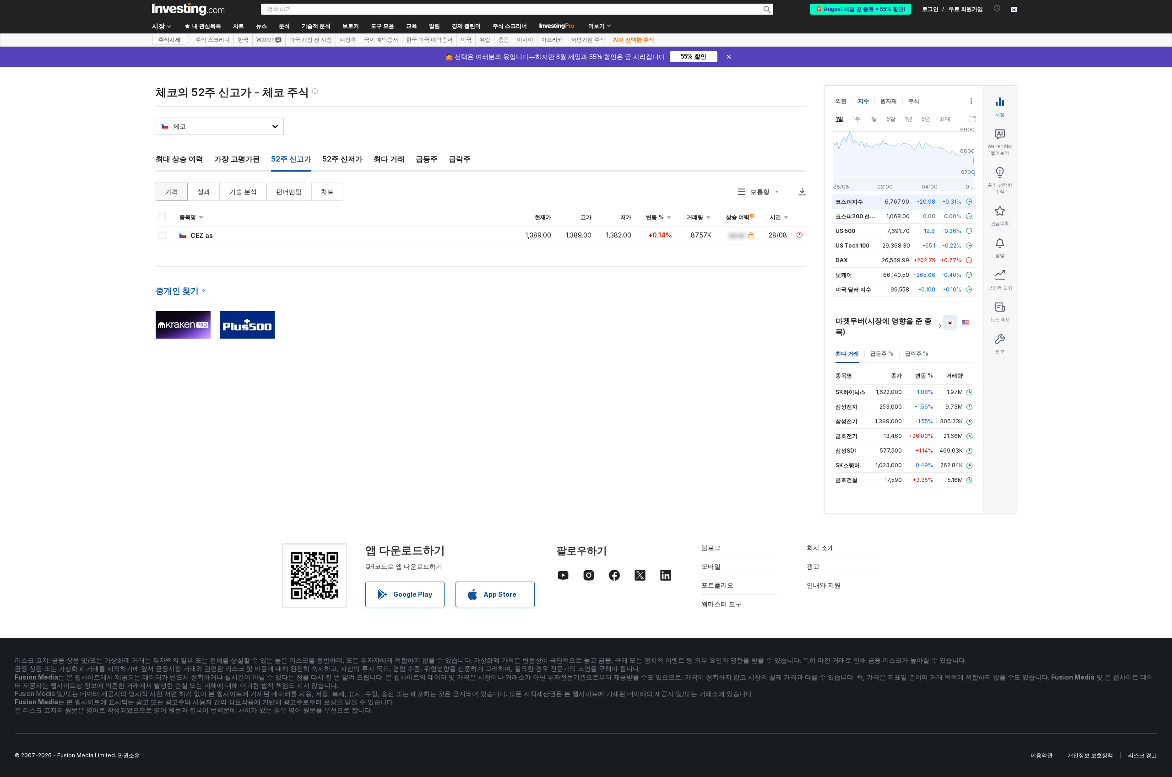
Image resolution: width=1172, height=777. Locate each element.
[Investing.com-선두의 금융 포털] (188, 9)
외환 (841, 100)
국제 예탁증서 (381, 40)
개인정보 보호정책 (1090, 755)
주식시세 (169, 40)
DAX (842, 260)
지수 (863, 100)
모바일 (711, 566)
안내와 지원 (824, 585)
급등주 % (882, 353)
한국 (243, 40)
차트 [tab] (327, 191)
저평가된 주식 (588, 40)
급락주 (460, 158)
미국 (466, 40)
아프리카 (552, 40)
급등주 (427, 158)
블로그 (711, 547)
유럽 (484, 40)
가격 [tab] (171, 191)
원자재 (888, 100)
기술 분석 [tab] (243, 191)
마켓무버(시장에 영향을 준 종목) (884, 326)
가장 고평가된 (237, 158)
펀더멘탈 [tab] (289, 191)
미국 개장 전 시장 (310, 40)
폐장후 (348, 40)
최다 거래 (389, 158)
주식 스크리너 (510, 26)
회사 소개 (820, 547)
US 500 (845, 230)
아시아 (525, 40)
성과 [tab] (203, 191)
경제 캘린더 (466, 26)
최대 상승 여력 (179, 158)
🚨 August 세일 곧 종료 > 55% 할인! (860, 9)
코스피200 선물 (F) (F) (864, 216)
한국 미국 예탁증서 (429, 40)
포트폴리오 (717, 585)
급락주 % (916, 353)
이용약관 (1042, 755)
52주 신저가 (342, 158)
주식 (913, 100)
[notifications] (997, 8)
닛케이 (844, 274)
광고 (813, 566)
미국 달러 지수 (853, 289)
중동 (503, 40)
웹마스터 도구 (721, 604)
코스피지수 (849, 201)
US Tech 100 (852, 245)
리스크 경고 (1142, 755)
